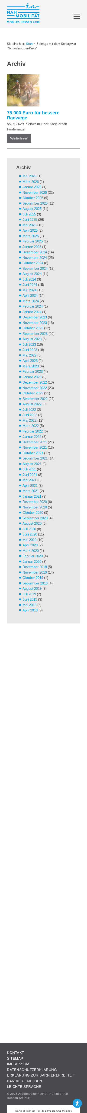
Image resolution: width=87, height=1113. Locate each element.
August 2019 (32, 588)
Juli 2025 (29, 214)
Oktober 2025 (33, 198)
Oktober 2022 (33, 393)
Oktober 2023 (33, 328)
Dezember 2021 (35, 442)
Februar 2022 (33, 431)
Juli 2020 (29, 529)
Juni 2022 (30, 415)
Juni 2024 (30, 285)
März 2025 (31, 236)
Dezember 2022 (35, 382)
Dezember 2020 (35, 502)
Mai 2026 (29, 176)
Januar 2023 (32, 377)
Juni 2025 (30, 219)
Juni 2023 (30, 350)
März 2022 (31, 426)
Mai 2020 (29, 540)
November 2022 (35, 388)
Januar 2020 (32, 561)
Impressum (18, 1064)
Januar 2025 (32, 247)
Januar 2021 (32, 496)
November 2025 (35, 192)
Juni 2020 (30, 534)
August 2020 (32, 523)
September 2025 (35, 203)
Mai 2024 (29, 290)
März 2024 (31, 301)
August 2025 (32, 209)
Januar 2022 (32, 437)
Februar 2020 (33, 556)
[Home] (23, 14)
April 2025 (30, 230)
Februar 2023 (33, 371)
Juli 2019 (29, 594)
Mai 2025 (29, 225)
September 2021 (35, 458)
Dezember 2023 (35, 317)
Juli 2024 (29, 279)
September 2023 (35, 334)
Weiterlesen (19, 138)
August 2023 (32, 339)
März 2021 (31, 491)
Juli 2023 (29, 344)
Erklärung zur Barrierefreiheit (41, 1075)
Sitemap (15, 1058)
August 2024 (32, 274)
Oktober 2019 (33, 578)
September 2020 (35, 518)
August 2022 (32, 404)
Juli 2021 (29, 469)
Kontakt (15, 1053)
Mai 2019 (29, 605)
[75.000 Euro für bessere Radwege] (41, 91)
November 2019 (35, 572)
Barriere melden (24, 1081)
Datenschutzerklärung (32, 1070)
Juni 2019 (30, 599)
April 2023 (30, 361)
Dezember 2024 (35, 252)
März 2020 (31, 551)
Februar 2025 (33, 241)
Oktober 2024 (33, 263)
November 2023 (35, 323)
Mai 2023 (29, 355)
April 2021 (30, 485)
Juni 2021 (30, 475)
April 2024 (30, 295)
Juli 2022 (29, 409)
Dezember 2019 (35, 567)
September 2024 (35, 268)
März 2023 (31, 366)
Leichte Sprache (24, 1087)
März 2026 (31, 182)
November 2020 (35, 507)
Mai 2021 (29, 480)
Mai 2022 (29, 420)
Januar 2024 (32, 312)
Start (29, 43)
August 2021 (32, 464)
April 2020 (30, 545)
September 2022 (35, 399)
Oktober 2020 (33, 512)
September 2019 (35, 583)
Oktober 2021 (33, 453)
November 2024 (35, 258)
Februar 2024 (33, 306)
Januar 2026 (32, 187)
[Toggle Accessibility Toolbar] (77, 1103)
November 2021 (35, 447)
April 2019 (30, 610)
